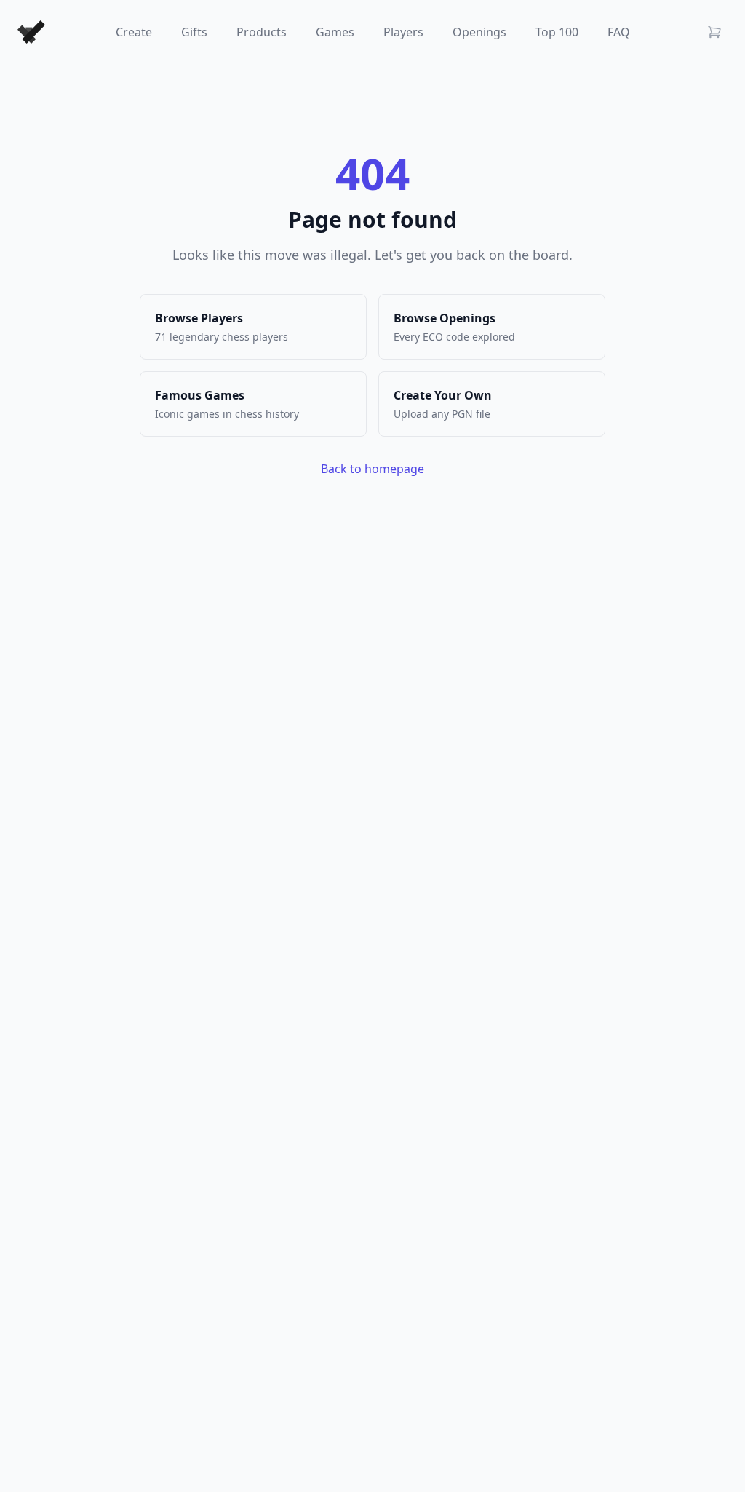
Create (134, 32)
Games (335, 32)
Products (261, 32)
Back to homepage (372, 469)
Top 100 (556, 32)
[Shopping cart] (714, 32)
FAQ (618, 32)
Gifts (194, 32)
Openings (479, 32)
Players (403, 32)
